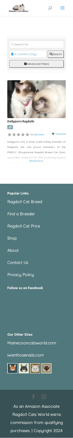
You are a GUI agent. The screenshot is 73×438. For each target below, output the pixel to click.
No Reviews (37, 134)
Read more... (36, 160)
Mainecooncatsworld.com (31, 342)
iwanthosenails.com (25, 355)
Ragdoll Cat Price (23, 226)
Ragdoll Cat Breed (24, 201)
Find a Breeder (21, 213)
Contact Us (17, 262)
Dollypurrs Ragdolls (20, 121)
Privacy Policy (20, 274)
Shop (12, 238)
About (13, 250)
